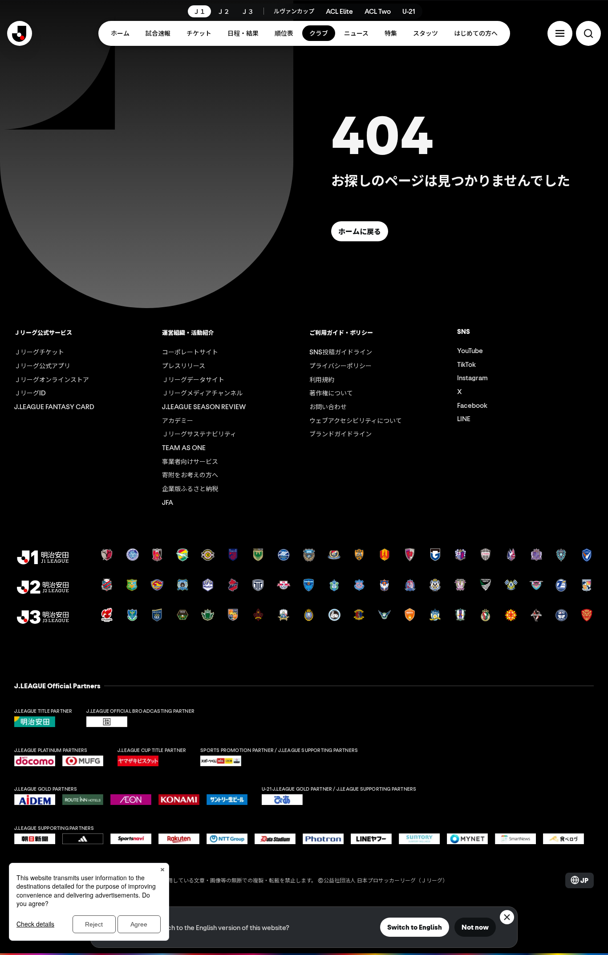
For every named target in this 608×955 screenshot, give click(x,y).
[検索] (588, 33)
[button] (559, 33)
